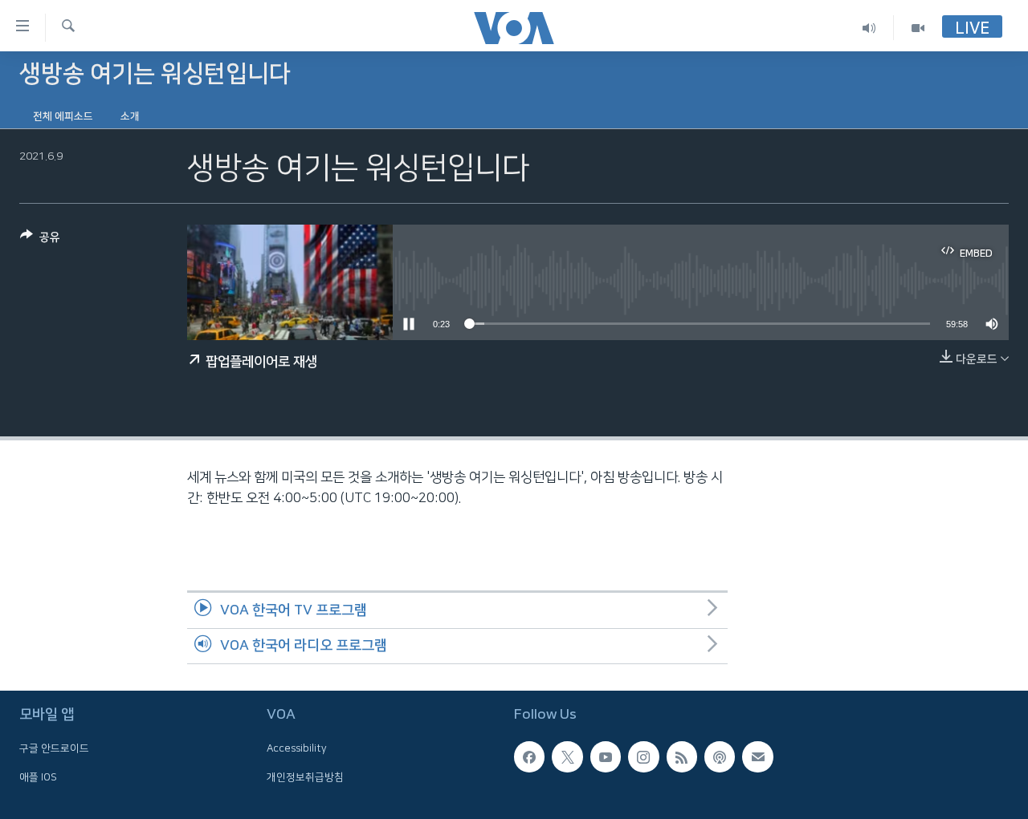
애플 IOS (38, 777)
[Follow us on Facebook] (529, 757)
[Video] (918, 27)
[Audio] (869, 27)
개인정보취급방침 (305, 777)
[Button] (40, 240)
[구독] (757, 757)
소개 (130, 116)
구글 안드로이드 (54, 749)
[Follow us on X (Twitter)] (567, 757)
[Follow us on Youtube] (605, 757)
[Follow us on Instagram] (643, 757)
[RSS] (682, 757)
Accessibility (297, 749)
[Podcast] (719, 757)
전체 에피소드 (63, 116)
